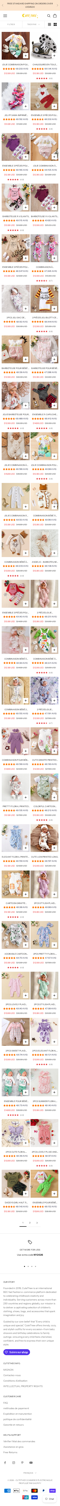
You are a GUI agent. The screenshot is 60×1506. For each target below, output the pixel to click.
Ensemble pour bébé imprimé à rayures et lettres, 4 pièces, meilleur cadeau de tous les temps (16, 1101)
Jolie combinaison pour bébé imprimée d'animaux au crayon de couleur (15, 64)
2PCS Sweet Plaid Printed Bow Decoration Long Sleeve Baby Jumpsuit (15, 1050)
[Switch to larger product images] (49, 24)
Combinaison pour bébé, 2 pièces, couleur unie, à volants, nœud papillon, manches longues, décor (16, 760)
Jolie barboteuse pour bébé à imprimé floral (16, 414)
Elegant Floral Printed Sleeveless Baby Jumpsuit (16, 857)
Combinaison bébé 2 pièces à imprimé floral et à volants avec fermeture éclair (15, 709)
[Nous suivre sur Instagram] (13, 1462)
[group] (15, 69)
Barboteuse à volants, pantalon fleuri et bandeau (44, 216)
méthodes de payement (16, 1408)
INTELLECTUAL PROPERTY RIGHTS (23, 1386)
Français (28, 1473)
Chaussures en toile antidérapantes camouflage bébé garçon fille (44, 64)
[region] (30, 1250)
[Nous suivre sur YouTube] (31, 1462)
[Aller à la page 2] (37, 1223)
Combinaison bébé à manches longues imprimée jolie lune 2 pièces (16, 659)
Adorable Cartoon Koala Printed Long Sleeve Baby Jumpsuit (15, 954)
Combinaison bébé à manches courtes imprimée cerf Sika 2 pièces (44, 515)
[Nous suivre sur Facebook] (5, 1462)
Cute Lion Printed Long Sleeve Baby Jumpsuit (44, 857)
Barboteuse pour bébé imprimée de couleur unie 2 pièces (44, 368)
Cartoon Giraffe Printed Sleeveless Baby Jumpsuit (15, 903)
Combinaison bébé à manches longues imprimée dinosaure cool (44, 659)
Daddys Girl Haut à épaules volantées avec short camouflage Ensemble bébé (15, 1202)
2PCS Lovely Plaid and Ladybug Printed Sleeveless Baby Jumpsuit (44, 1152)
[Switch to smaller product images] (55, 24)
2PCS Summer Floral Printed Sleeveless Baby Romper (44, 1101)
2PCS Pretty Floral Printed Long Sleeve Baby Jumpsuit (44, 954)
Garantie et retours (13, 1424)
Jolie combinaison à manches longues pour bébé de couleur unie (15, 465)
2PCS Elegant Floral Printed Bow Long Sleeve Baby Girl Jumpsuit (44, 1050)
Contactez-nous (12, 1375)
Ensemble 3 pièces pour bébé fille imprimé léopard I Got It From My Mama (16, 267)
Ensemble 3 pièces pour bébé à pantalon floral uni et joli (15, 165)
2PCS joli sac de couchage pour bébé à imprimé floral (15, 317)
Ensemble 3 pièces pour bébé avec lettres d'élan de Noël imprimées (15, 612)
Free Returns (10, 1452)
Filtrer (11, 24)
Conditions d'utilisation (15, 1380)
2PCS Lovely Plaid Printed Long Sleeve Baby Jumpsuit (16, 1004)
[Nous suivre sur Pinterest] (22, 1462)
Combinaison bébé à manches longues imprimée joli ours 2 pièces (15, 562)
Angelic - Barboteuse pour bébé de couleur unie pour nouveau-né (44, 562)
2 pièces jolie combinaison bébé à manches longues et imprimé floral (44, 709)
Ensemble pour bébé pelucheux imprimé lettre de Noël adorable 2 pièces (44, 1202)
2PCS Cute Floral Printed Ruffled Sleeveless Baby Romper (16, 1152)
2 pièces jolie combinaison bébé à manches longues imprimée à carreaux (44, 612)
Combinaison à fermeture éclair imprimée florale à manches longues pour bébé (44, 267)
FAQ (5, 1402)
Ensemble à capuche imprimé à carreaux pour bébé (44, 414)
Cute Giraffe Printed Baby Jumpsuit (44, 760)
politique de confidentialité (17, 1419)
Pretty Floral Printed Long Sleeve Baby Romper (16, 806)
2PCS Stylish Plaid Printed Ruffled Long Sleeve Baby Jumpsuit (44, 1004)
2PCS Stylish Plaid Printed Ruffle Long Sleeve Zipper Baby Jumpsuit (44, 903)
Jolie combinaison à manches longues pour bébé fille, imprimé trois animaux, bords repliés (44, 165)
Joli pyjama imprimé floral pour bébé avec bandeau (15, 115)
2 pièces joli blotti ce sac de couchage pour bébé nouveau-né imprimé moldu (44, 317)
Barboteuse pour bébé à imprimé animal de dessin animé (16, 368)
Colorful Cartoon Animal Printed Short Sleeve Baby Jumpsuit (44, 806)
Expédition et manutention (17, 1413)
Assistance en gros (13, 1446)
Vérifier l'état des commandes (19, 1441)
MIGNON (8, 1369)
